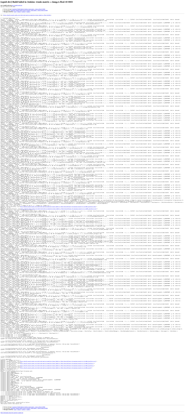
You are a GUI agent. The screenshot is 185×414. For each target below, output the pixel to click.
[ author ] (28, 11)
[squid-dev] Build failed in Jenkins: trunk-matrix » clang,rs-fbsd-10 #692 (28, 9)
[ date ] (15, 11)
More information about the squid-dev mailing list (12, 412)
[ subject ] (23, 11)
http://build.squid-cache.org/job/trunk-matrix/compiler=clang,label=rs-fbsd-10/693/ (27, 15)
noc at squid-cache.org (17, 5)
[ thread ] (19, 11)
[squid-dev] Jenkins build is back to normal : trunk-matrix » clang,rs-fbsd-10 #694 (29, 10)
